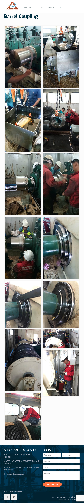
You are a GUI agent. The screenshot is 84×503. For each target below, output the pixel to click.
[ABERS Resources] (12, 6)
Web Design (61, 499)
